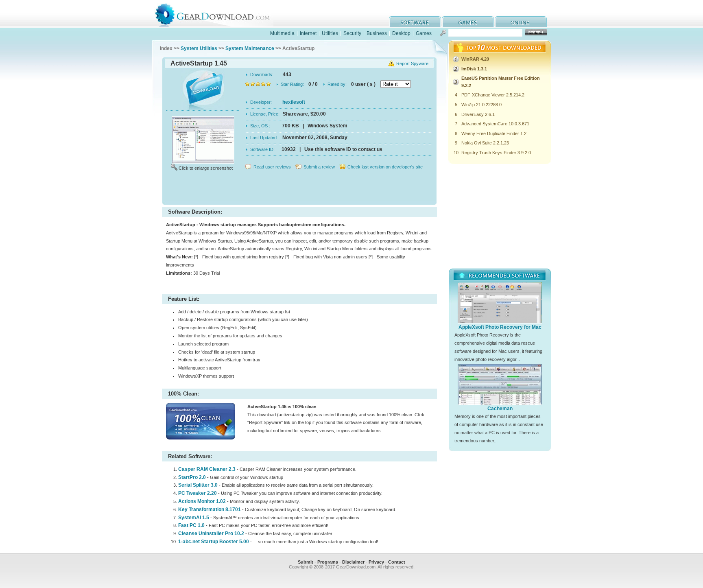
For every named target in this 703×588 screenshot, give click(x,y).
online (521, 21)
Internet (308, 33)
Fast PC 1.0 (191, 525)
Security (352, 33)
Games (424, 33)
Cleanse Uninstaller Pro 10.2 (211, 533)
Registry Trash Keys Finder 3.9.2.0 (496, 152)
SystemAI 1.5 (193, 517)
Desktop (401, 33)
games (468, 21)
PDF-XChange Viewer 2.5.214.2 (492, 94)
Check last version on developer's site (385, 166)
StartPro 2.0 (192, 477)
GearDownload (218, 13)
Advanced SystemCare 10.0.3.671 (495, 123)
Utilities (330, 33)
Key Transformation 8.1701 (209, 509)
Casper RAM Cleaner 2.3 (207, 469)
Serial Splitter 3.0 (198, 485)
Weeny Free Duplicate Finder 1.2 (493, 133)
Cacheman (500, 408)
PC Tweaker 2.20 (197, 493)
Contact (396, 562)
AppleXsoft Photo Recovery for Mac (499, 327)
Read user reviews (272, 166)
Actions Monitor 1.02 (202, 501)
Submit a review (319, 166)
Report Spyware (412, 63)
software (415, 21)
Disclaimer (353, 562)
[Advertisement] (299, 189)
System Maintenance (249, 48)
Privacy (376, 562)
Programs (327, 562)
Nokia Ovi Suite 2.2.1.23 (485, 142)
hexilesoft (293, 102)
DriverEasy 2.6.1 (478, 114)
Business (377, 33)
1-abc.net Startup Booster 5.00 (213, 541)
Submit (305, 562)
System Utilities (199, 48)
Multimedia (282, 33)
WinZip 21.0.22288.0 (481, 104)
